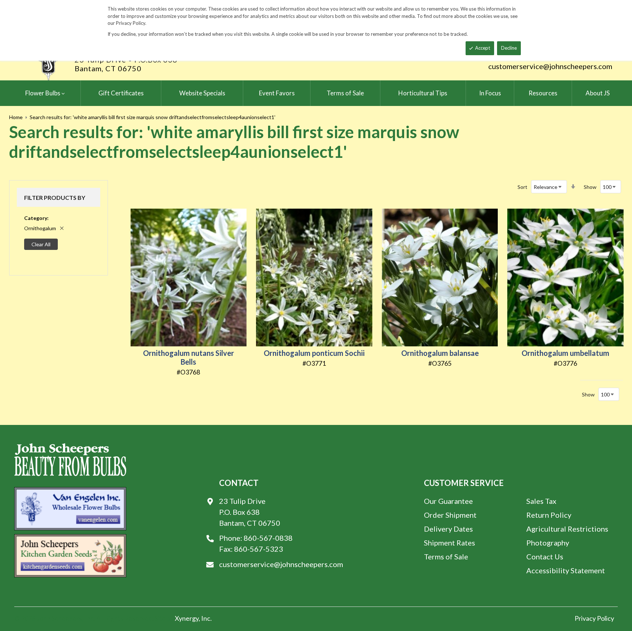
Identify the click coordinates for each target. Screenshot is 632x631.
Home (16, 117)
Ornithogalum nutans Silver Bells (188, 357)
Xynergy (187, 618)
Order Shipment (450, 514)
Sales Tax (541, 501)
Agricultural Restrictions (567, 528)
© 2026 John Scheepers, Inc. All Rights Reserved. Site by (94, 618)
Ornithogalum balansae (440, 353)
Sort (522, 187)
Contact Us (544, 556)
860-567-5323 (258, 548)
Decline (509, 48)
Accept (482, 48)
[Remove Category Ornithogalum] (62, 228)
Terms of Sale (446, 556)
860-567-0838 (268, 537)
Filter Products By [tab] (54, 197)
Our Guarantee (448, 501)
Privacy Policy (594, 618)
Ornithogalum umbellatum (565, 353)
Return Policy (548, 514)
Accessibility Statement (565, 570)
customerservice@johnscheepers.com (550, 66)
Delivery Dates (448, 528)
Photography (547, 542)
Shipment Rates (449, 542)
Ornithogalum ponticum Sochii (314, 353)
